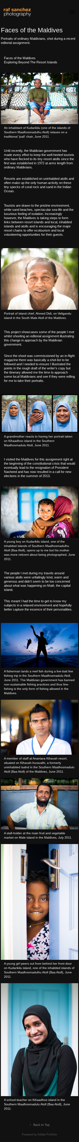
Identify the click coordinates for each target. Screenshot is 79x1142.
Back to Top (40, 1124)
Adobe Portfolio (47, 1134)
